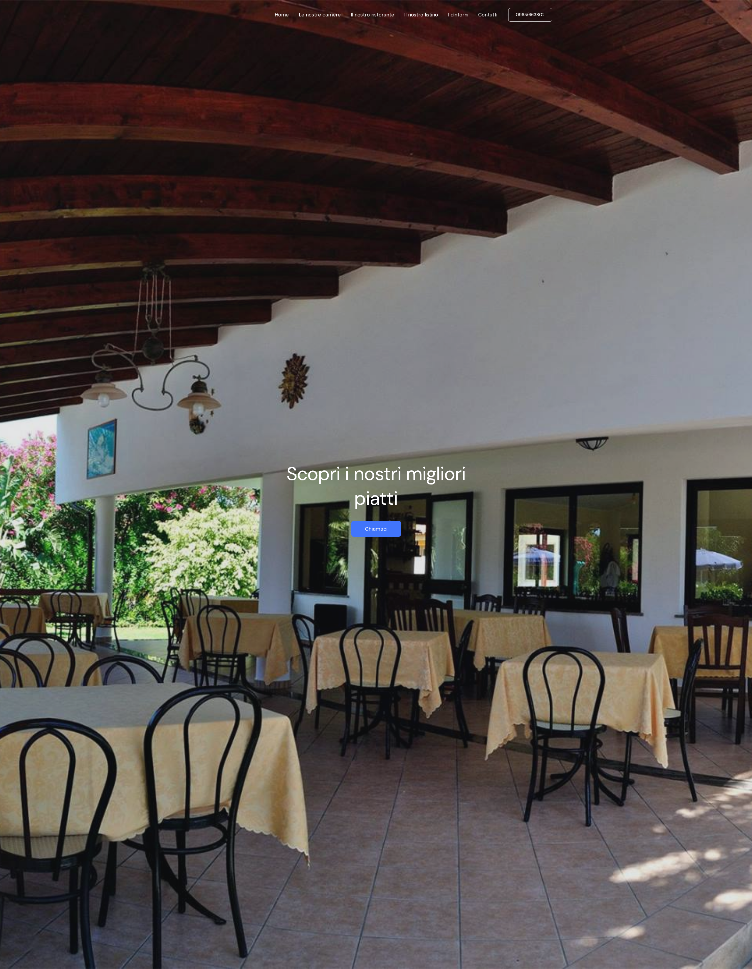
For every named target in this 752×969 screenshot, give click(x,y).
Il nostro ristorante (372, 14)
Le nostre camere (320, 14)
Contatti (487, 14)
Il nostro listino (421, 14)
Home (282, 14)
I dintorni (458, 14)
